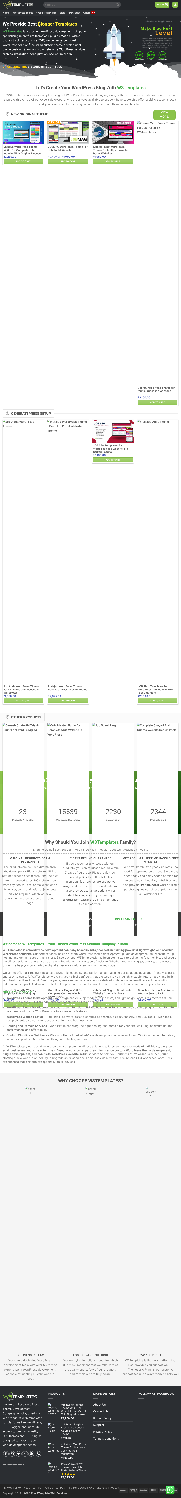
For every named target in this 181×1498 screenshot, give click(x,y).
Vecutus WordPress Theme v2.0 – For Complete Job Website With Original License (22, 150)
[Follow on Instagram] (12, 1454)
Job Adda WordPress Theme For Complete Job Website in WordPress (21, 689)
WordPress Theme (23, 12)
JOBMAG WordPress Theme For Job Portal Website (68, 148)
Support (98, 1425)
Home (6, 12)
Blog (62, 12)
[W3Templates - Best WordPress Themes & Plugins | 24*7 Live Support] (20, 5)
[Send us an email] (25, 1454)
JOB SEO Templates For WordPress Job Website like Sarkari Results (110, 448)
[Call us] (38, 1454)
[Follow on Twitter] (19, 1454)
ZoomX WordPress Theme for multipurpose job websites (156, 389)
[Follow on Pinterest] (31, 1454)
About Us (99, 1404)
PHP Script (74, 12)
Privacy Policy (102, 1431)
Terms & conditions (106, 1438)
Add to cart (23, 161)
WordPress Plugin (46, 12)
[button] (162, 5)
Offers (86, 12)
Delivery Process (108, 1488)
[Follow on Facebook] (6, 1454)
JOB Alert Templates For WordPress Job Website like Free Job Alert (155, 689)
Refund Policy (102, 1418)
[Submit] (118, 5)
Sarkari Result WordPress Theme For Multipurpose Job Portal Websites (111, 150)
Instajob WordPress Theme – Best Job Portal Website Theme (67, 688)
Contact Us (100, 1411)
